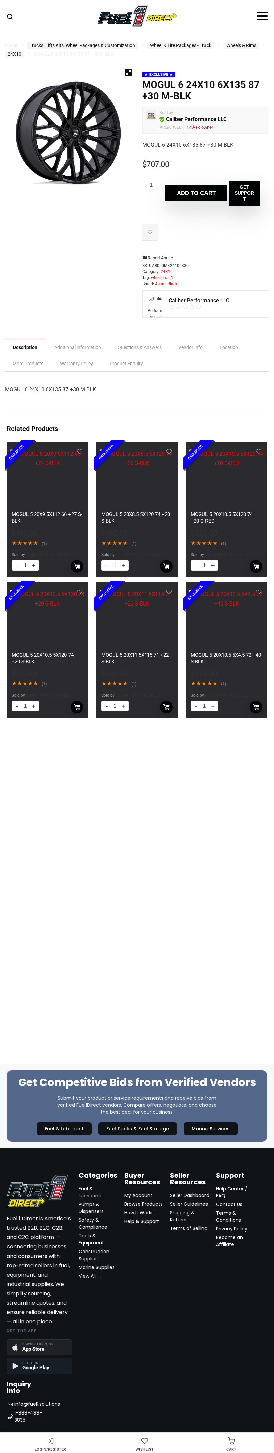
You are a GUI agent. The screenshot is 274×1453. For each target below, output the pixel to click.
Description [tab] (25, 347)
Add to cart (196, 193)
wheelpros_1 (162, 277)
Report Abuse (160, 257)
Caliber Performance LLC (196, 119)
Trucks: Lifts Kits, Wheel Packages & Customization (82, 45)
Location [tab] (229, 347)
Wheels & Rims (241, 45)
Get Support (244, 193)
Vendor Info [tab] (190, 347)
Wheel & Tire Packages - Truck (180, 45)
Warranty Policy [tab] (76, 363)
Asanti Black (166, 283)
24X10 (14, 54)
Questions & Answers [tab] (140, 347)
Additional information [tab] (77, 347)
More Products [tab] (28, 363)
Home (11, 45)
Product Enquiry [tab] (126, 363)
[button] (128, 72)
